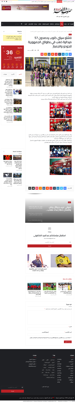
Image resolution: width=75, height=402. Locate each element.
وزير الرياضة (45, 374)
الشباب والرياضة (51, 367)
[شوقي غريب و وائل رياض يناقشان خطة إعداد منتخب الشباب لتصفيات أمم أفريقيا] (17, 175)
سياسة (35, 24)
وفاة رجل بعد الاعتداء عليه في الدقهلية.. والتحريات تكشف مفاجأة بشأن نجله (8, 181)
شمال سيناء (48, 369)
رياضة (62, 24)
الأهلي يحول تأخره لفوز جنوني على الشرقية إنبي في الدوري (50, 292)
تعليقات (5, 74)
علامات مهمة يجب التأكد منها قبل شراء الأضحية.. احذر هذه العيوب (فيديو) (8, 101)
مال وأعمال (57, 24)
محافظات (52, 24)
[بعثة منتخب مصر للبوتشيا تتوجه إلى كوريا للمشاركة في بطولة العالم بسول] (34, 286)
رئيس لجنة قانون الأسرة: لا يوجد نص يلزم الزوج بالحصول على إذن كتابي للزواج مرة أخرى (8, 82)
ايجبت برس (21, 397)
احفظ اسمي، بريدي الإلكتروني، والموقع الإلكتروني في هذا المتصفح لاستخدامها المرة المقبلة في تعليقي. (50, 337)
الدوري (53, 362)
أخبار (68, 24)
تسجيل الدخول (32, 359)
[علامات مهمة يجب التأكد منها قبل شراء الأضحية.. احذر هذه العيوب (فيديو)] (18, 101)
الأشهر (20, 74)
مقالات (39, 24)
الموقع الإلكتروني (45, 332)
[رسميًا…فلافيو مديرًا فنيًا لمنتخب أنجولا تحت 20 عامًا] (7, 157)
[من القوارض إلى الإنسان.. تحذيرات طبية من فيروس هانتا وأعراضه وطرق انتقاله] (18, 110)
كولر (43, 369)
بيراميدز (44, 367)
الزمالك (45, 364)
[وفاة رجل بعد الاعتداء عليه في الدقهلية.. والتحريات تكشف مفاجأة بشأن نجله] (7, 175)
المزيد (26, 24)
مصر (42, 372)
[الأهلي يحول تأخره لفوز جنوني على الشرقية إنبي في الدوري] (49, 286)
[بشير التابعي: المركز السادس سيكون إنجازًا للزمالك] (65, 286)
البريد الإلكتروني (68, 332)
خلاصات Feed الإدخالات (30, 361)
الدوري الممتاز (47, 362)
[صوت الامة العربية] (62, 12)
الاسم (70, 326)
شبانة (53, 369)
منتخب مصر (52, 374)
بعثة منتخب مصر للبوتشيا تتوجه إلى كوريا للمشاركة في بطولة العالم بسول (34, 293)
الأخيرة (12, 74)
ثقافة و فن (31, 24)
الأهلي (47, 359)
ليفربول (52, 372)
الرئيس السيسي (51, 364)
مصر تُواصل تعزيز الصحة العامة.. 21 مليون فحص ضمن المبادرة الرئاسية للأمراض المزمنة (8, 92)
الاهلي (43, 359)
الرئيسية (71, 24)
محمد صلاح (47, 372)
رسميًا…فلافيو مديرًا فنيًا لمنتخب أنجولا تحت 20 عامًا (8, 162)
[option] (49, 208)
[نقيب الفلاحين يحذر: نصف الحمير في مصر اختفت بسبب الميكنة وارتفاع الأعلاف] (18, 118)
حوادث (65, 24)
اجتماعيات (71, 361)
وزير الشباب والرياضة (50, 377)
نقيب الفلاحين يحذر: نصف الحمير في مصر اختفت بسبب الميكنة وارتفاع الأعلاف (8, 118)
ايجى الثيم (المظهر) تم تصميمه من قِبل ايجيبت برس (41, 397)
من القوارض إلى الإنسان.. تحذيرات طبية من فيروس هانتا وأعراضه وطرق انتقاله (8, 110)
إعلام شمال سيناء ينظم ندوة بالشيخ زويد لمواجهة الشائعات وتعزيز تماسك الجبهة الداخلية (38, 1)
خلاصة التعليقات (32, 364)
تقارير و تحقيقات (45, 24)
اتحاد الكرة (52, 359)
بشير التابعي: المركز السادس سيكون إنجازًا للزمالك (66, 292)
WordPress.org (32, 366)
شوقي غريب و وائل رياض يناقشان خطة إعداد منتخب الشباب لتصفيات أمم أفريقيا (59, 208)
